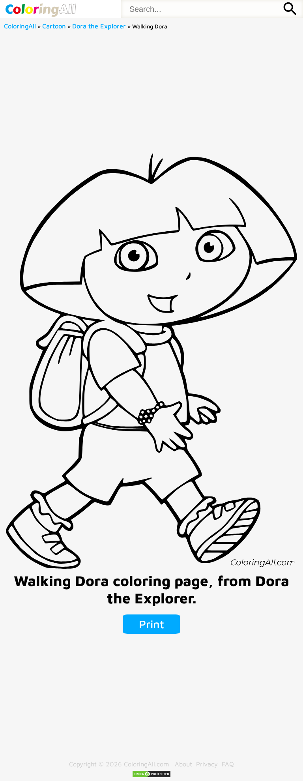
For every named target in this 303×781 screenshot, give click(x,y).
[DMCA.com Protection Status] (151, 775)
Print (151, 624)
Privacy (207, 764)
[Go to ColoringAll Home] (40, 9)
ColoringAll (20, 26)
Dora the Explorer (99, 26)
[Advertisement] (151, 94)
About (183, 764)
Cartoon (54, 26)
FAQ (228, 764)
